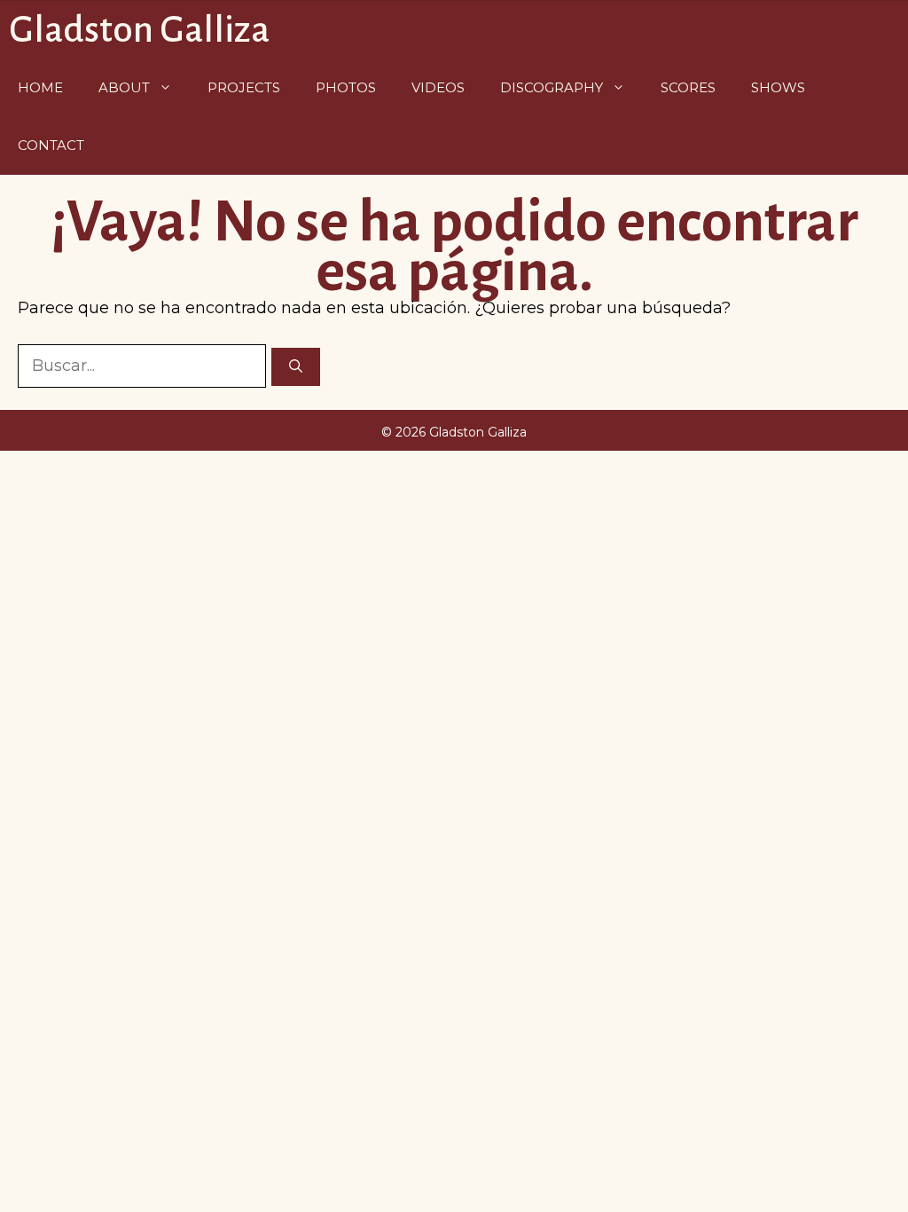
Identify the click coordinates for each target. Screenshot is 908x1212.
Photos (346, 87)
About (124, 87)
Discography (551, 87)
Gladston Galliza (139, 30)
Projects (243, 87)
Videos (438, 87)
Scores (688, 87)
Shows (778, 87)
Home (40, 87)
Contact (51, 145)
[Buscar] (295, 367)
